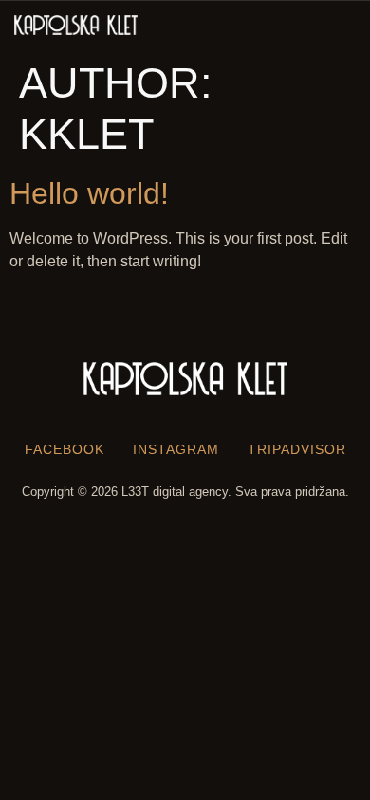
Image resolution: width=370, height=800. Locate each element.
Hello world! (89, 193)
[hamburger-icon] (339, 26)
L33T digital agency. (176, 491)
